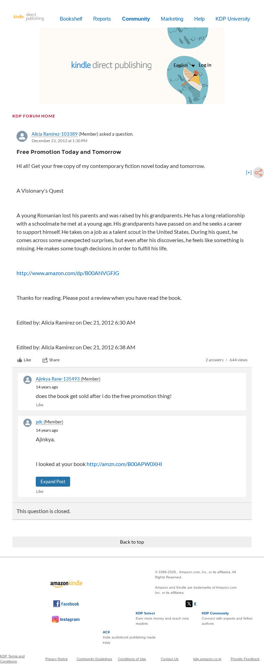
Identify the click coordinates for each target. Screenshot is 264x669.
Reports (102, 19)
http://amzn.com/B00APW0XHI (124, 464)
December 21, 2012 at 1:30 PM (59, 140)
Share (54, 359)
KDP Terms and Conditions (12, 658)
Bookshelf (71, 19)
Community (136, 19)
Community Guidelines (94, 659)
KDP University (233, 19)
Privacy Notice (56, 659)
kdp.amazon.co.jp (207, 659)
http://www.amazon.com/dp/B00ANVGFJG (67, 273)
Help (199, 19)
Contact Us (169, 659)
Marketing (172, 19)
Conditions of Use (132, 659)
